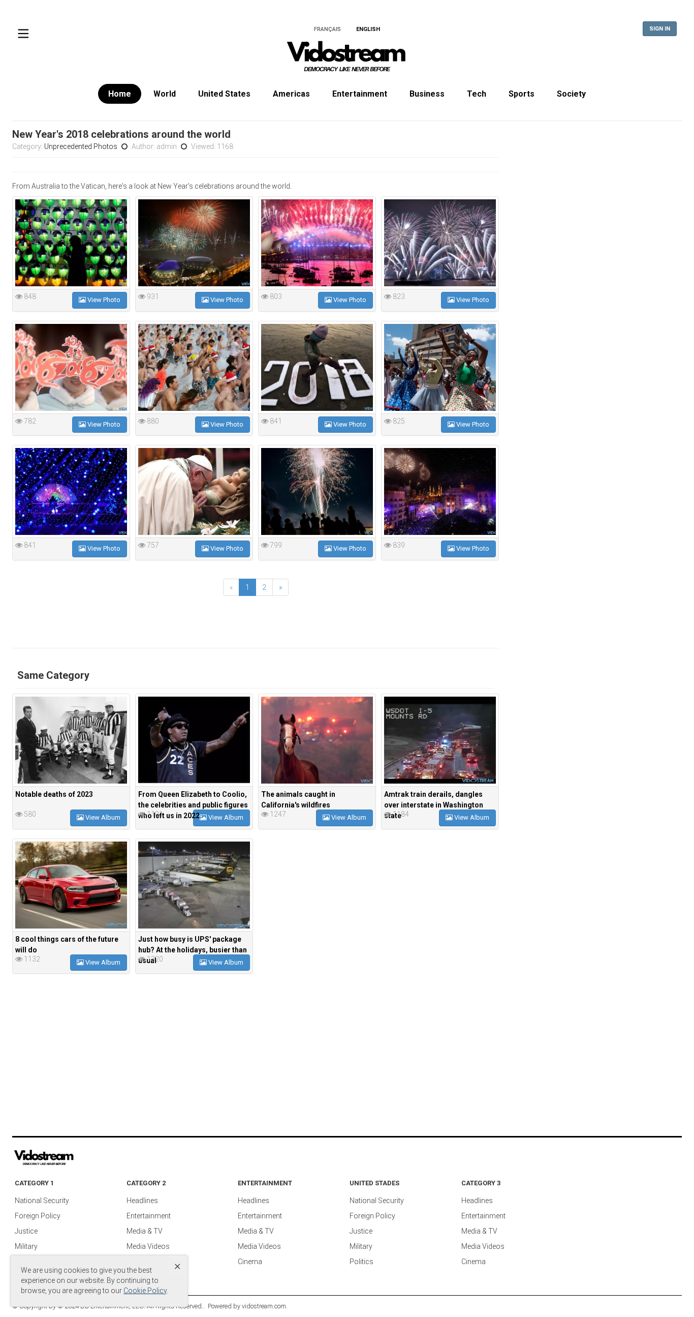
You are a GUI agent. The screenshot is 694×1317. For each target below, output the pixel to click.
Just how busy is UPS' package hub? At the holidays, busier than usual (192, 950)
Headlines (142, 1200)
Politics (361, 1262)
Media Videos (148, 1246)
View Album (102, 817)
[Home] (347, 59)
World (164, 94)
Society (571, 94)
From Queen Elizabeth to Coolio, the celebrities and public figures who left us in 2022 (193, 805)
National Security (42, 1200)
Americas (291, 94)
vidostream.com (264, 1306)
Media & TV (145, 1231)
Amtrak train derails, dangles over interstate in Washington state (433, 805)
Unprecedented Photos (80, 146)
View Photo (103, 300)
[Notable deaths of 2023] (71, 740)
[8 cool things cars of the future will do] (71, 885)
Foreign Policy (37, 1216)
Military (26, 1246)
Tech (476, 94)
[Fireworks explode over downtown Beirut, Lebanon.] (440, 491)
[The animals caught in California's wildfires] (317, 740)
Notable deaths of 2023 (54, 794)
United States (224, 94)
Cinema (250, 1262)
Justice (26, 1231)
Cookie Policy (145, 1290)
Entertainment (359, 94)
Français (327, 29)
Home (119, 94)
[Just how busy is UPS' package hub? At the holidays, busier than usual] (194, 885)
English (368, 29)
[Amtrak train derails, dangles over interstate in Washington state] (440, 740)
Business (427, 94)
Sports (521, 94)
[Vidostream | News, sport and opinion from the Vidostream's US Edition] (79, 1158)
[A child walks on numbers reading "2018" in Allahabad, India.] (317, 367)
